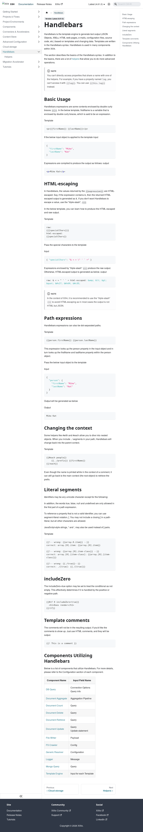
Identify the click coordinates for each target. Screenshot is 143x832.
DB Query (51, 689)
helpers (75, 58)
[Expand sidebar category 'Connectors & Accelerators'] (39, 31)
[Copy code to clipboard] (112, 128)
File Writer (51, 737)
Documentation (26, 4)
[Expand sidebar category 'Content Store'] (39, 37)
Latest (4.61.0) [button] (96, 4)
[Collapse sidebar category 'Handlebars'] (39, 52)
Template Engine (54, 773)
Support (55, 815)
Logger (49, 759)
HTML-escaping (128, 18)
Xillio (57, 4)
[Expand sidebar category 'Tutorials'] (39, 67)
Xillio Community (59, 810)
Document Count (54, 705)
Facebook (101, 815)
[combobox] (127, 4)
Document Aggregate (56, 698)
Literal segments (128, 30)
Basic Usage (127, 14)
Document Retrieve (55, 719)
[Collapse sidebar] (21, 796)
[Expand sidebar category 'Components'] (39, 26)
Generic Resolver (54, 752)
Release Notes (44, 4)
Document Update (55, 728)
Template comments (130, 38)
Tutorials (11, 819)
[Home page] (46, 13)
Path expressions (129, 22)
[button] (21, 11)
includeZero (127, 34)
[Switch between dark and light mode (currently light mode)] (109, 4)
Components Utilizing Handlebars (130, 44)
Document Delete (54, 712)
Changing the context (130, 26)
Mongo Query (52, 766)
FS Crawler (51, 745)
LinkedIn (100, 819)
